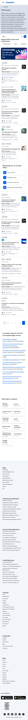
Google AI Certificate (7, 500)
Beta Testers (5, 642)
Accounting (5, 470)
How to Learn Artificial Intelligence (10, 576)
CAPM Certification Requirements (10, 564)
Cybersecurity (5, 474)
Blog (3, 644)
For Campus (5, 617)
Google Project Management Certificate (11, 509)
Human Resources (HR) (7, 480)
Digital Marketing (6, 478)
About (3, 594)
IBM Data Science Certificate (9, 517)
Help (3, 668)
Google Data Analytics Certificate (10, 505)
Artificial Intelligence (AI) (8, 472)
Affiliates (4, 679)
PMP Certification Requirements (9, 578)
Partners (4, 640)
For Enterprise (5, 613)
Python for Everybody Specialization (10, 550)
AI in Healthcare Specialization (9, 537)
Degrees (4, 611)
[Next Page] (23, 323)
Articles (4, 675)
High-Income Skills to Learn (8, 574)
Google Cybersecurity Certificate (10, 502)
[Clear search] (21, 36)
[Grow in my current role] (14, 182)
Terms (4, 664)
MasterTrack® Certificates (8, 609)
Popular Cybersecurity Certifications (10, 580)
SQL (3, 488)
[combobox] (10, 36)
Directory (4, 677)
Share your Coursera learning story (10, 582)
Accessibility (5, 670)
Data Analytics (5, 476)
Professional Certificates (8, 607)
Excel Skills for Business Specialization (11, 542)
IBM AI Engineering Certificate (9, 513)
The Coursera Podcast (7, 646)
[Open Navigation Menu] (3, 2)
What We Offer (5, 596)
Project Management (7, 484)
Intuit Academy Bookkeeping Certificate (11, 519)
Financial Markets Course (8, 544)
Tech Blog (4, 648)
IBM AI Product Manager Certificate (10, 515)
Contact (4, 673)
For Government (6, 615)
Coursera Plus (5, 605)
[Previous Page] (4, 323)
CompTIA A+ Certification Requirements (11, 566)
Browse (6, 7)
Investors (4, 662)
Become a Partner (6, 619)
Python (4, 486)
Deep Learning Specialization (9, 540)
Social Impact (5, 621)
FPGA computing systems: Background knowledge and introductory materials (12, 346)
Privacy (4, 666)
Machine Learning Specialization (9, 546)
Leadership (5, 598)
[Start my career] (14, 172)
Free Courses (5, 624)
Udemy (4, 626)
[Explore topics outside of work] (14, 187)
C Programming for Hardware (10, 355)
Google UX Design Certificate (9, 511)
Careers (4, 601)
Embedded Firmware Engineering (11, 360)
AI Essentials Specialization (8, 531)
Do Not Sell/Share (6, 683)
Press (3, 660)
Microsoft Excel (5, 482)
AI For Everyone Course (7, 535)
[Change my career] (14, 177)
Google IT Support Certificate (9, 507)
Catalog (4, 603)
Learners (4, 638)
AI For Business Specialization (9, 533)
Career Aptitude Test (7, 562)
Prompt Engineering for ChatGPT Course (11, 548)
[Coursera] (10, 2)
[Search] (25, 36)
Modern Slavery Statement (8, 681)
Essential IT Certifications (8, 572)
